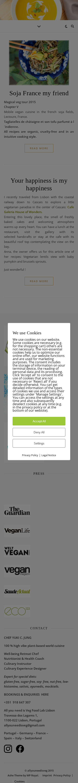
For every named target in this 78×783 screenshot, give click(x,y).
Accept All (39, 421)
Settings (39, 443)
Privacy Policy (30, 455)
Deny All (39, 432)
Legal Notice (48, 455)
